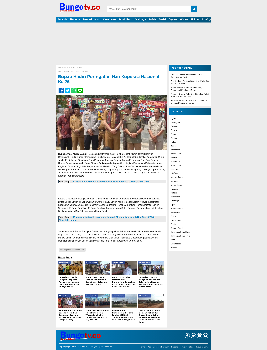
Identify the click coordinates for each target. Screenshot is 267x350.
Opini (173, 204)
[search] (194, 9)
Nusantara (175, 197)
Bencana (175, 126)
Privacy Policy (187, 347)
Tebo (173, 240)
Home (142, 347)
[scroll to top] (256, 346)
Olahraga (140, 19)
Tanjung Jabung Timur (180, 236)
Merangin (175, 181)
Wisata (184, 19)
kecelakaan (176, 153)
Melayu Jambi (177, 177)
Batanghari (175, 122)
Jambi (173, 146)
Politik (152, 19)
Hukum (195, 19)
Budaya (174, 130)
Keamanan (175, 150)
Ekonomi (174, 138)
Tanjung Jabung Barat (180, 232)
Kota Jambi (176, 165)
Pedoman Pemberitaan (158, 347)
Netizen (174, 193)
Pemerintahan (91, 19)
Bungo (173, 134)
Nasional (75, 19)
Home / (61, 67)
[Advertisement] (133, 43)
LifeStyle (207, 19)
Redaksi (174, 347)
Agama (173, 19)
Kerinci (174, 157)
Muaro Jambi (69, 67)
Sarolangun (176, 220)
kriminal (174, 169)
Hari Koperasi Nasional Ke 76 (72, 250)
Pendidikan (125, 19)
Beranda (62, 19)
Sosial (162, 19)
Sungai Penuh (177, 228)
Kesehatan (109, 19)
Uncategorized (177, 243)
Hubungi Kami (202, 347)
